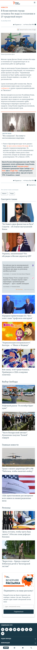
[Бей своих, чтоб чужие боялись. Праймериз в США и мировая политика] (18, 358)
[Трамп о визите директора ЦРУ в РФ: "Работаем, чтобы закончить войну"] (18, 457)
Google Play (14, 171)
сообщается (5, 88)
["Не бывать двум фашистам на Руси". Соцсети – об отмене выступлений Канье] (18, 212)
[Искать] (31, 648)
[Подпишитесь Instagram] (22, 629)
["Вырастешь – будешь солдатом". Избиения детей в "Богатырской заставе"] (18, 549)
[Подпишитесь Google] (2, 629)
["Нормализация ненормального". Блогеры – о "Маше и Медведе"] (18, 331)
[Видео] (22, 648)
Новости (4, 7)
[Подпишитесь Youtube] (14, 629)
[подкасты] (14, 648)
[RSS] (26, 629)
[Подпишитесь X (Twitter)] (10, 629)
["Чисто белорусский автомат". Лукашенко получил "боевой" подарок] (18, 421)
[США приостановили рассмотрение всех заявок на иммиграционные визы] (18, 484)
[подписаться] (2, 633)
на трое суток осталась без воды (18, 146)
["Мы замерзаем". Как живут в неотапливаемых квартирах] (18, 122)
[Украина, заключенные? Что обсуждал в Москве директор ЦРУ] (18, 242)
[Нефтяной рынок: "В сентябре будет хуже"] (18, 394)
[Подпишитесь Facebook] (6, 629)
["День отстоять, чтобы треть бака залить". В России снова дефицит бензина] (18, 520)
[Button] (17, 25)
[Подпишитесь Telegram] (18, 629)
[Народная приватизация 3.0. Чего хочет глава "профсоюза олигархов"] (18, 304)
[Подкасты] (30, 629)
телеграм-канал (22, 166)
